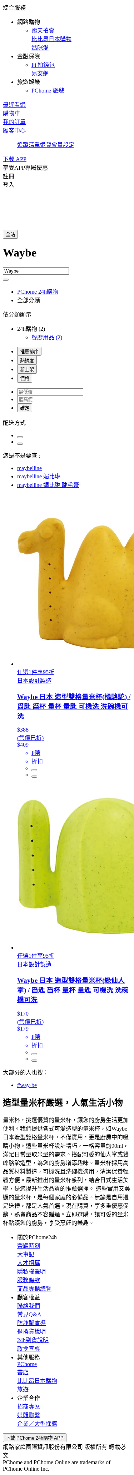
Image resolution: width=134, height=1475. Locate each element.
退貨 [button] (45, 145)
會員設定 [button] (62, 145)
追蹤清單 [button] (28, 145)
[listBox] (67, 422)
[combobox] (67, 257)
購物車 (11, 113)
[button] (67, 48)
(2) (46, 337)
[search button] (6, 280)
